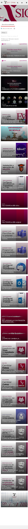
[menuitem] (17, 2)
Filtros (3, 32)
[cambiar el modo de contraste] (22, 2)
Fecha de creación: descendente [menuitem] (10, 39)
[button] (2, 2)
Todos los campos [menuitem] (9, 36)
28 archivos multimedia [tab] (8, 24)
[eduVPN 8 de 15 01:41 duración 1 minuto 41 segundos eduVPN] (14, 166)
